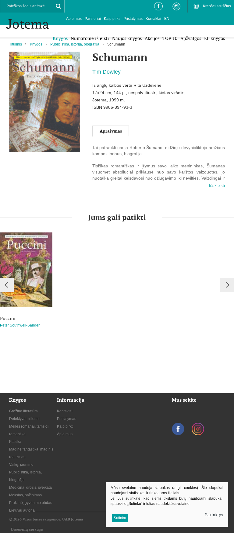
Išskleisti (217, 185)
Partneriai (93, 18)
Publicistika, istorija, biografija (74, 44)
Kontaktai (153, 18)
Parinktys (214, 515)
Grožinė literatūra (23, 411)
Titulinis (15, 44)
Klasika (15, 442)
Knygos (36, 44)
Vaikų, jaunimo (21, 464)
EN (166, 18)
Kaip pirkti (112, 18)
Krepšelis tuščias (217, 6)
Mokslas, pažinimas (25, 495)
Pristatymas (133, 18)
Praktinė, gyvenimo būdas (30, 503)
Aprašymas (111, 131)
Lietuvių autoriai (22, 510)
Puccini (8, 318)
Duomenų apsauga (27, 529)
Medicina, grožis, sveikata (30, 487)
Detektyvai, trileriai (24, 419)
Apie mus (74, 18)
